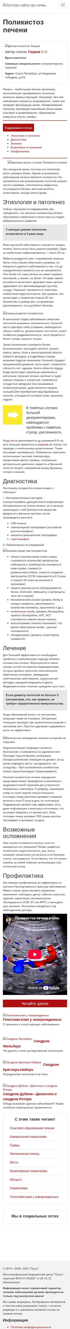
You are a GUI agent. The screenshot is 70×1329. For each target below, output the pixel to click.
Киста (14, 1162)
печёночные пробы (23, 611)
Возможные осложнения (26, 147)
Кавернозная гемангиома (28, 1136)
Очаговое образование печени (32, 1128)
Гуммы (15, 1145)
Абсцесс (16, 1179)
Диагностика (18, 139)
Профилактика (20, 151)
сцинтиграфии (20, 539)
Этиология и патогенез (25, 135)
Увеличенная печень (24, 1153)
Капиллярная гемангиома (28, 1171)
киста (14, 440)
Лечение (16, 143)
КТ (32, 902)
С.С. (38, 51)
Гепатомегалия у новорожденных (34, 1196)
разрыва (43, 444)
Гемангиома (18, 1188)
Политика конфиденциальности (31, 1327)
